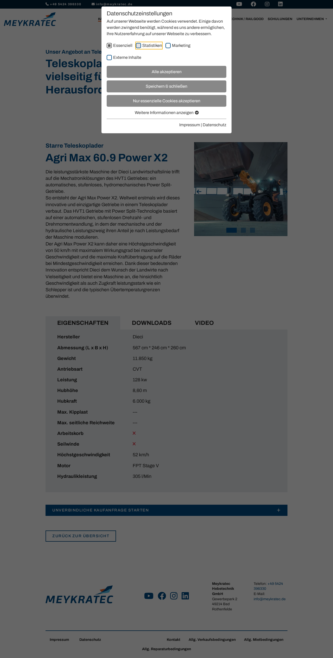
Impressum (189, 125)
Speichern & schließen (166, 86)
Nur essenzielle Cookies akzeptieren (166, 101)
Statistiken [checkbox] (152, 45)
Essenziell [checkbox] (122, 45)
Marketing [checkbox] (181, 45)
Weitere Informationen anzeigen (164, 112)
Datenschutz (214, 125)
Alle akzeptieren (167, 71)
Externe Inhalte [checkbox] (127, 57)
